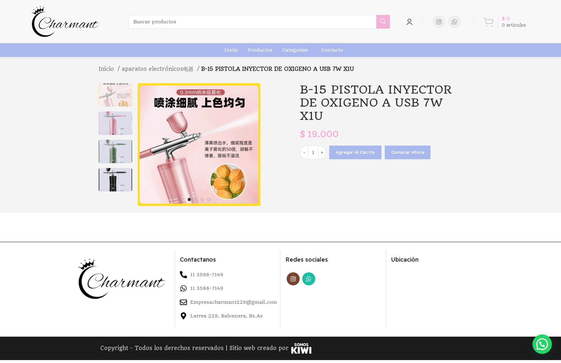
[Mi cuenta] (409, 21)
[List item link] (227, 288)
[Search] (383, 22)
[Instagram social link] (438, 21)
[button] (542, 344)
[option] (115, 95)
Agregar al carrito (355, 152)
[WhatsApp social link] (454, 21)
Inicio (107, 69)
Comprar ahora (407, 152)
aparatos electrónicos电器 (158, 69)
